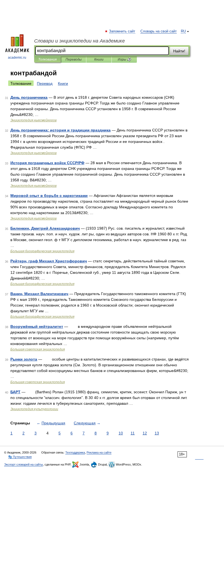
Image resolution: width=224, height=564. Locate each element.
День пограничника (29, 97)
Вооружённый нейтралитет (36, 326)
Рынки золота (23, 359)
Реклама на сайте (99, 452)
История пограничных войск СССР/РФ (47, 163)
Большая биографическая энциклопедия (42, 251)
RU (183, 31)
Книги (99, 59)
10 (121, 433)
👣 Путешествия (20, 456)
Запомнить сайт (122, 31)
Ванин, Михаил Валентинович (39, 294)
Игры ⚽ (124, 59)
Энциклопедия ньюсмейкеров (33, 120)
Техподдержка (75, 452)
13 (157, 433)
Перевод (44, 83)
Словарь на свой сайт (158, 31)
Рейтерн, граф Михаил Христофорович (48, 261)
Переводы (74, 59)
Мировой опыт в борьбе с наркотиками (49, 195)
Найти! (179, 51)
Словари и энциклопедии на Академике (79, 41)
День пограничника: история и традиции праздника (60, 130)
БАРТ (15, 392)
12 (145, 433)
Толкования (47, 59)
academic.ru (17, 57)
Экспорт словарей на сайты (23, 464)
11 (133, 433)
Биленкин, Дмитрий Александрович (45, 228)
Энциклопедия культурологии (34, 409)
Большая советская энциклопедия (37, 349)
